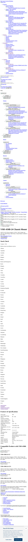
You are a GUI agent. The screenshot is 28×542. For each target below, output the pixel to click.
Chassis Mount (24, 212)
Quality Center (6, 521)
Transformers (6, 512)
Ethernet (5, 510)
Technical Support (4, 408)
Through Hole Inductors (13, 12)
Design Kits (20, 13)
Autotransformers (22, 31)
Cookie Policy (15, 536)
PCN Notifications (7, 523)
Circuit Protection (6, 508)
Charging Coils (15, 13)
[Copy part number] (1, 226)
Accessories (22, 8)
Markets (4, 34)
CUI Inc (10, 70)
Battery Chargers (17, 24)
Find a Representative (9, 491)
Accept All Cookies (18, 539)
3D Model (3, 406)
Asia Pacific (10, 66)
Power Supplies (8, 212)
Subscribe (3, 490)
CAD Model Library (12, 50)
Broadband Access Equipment (14, 18)
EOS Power (18, 70)
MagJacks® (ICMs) (12, 17)
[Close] (3, 93)
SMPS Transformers (12, 32)
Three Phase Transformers (13, 31)
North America (11, 65)
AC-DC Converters (12, 23)
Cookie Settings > (9, 539)
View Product (3, 461)
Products (5, 4)
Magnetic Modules (20, 17)
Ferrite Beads (21, 12)
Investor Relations (9, 1)
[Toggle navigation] (9, 88)
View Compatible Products (6, 236)
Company (5, 59)
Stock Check (5, 518)
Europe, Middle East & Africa (21, 65)
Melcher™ (23, 70)
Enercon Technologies (7, 501)
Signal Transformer (12, 71)
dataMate (14, 70)
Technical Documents (5, 407)
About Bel (5, 497)
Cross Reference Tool (7, 519)
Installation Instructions (20, 54)
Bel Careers (3, 1)
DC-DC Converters (21, 23)
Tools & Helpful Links (5, 516)
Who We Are (9, 495)
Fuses (9, 8)
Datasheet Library (12, 54)
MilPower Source (6, 502)
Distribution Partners (19, 491)
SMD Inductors (21, 11)
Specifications (3, 405)
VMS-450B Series (5, 213)
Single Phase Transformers (21, 30)
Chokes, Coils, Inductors (8, 509)
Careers (4, 498)
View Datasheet (4, 237)
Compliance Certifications (8, 524)
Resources (5, 43)
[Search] (13, 83)
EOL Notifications (18, 57)
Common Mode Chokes (13, 11)
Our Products (9, 505)
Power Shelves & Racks (22, 25)
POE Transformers (12, 30)
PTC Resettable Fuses (15, 8)
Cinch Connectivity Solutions (9, 500)
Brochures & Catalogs (13, 55)
